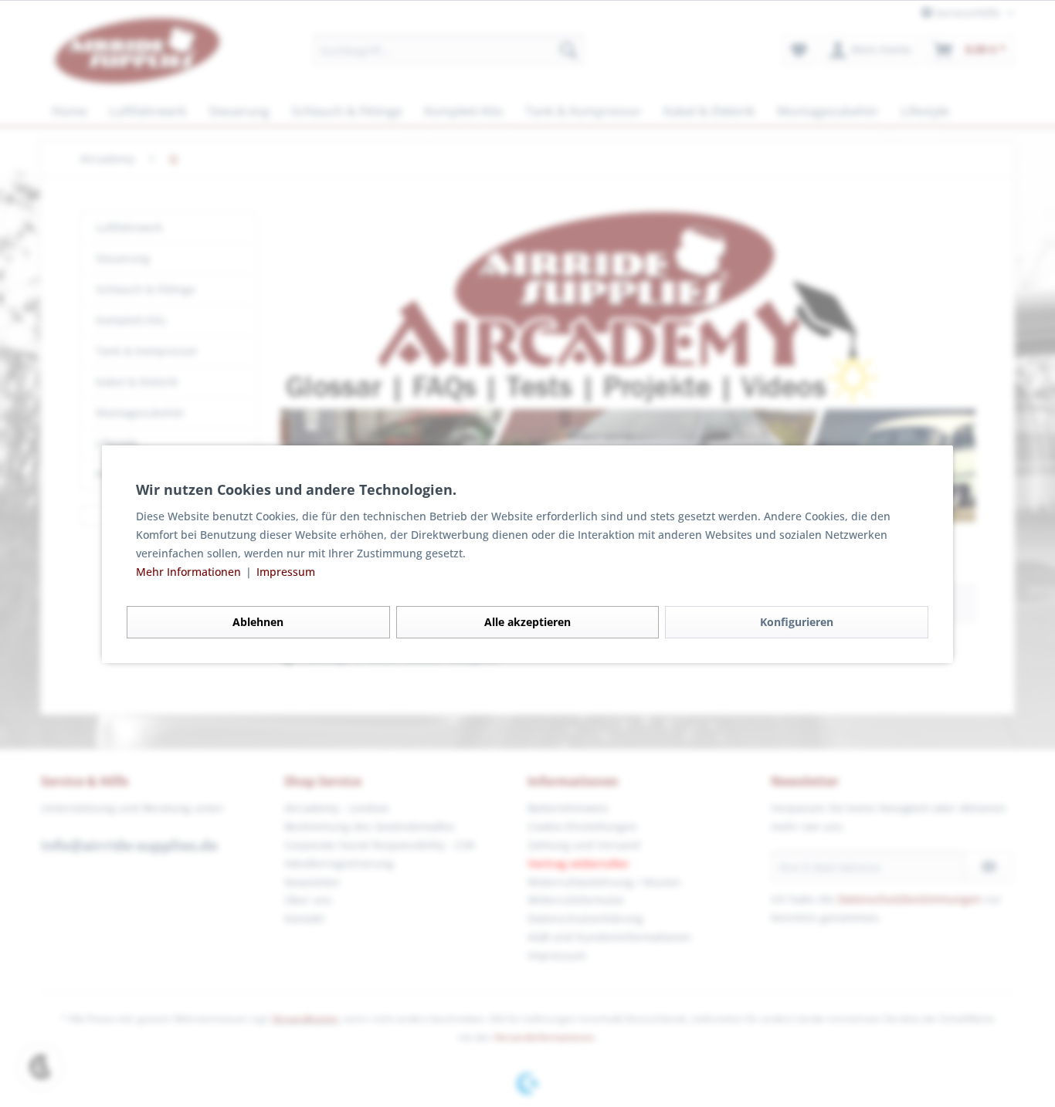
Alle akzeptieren (527, 621)
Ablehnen (257, 621)
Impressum (285, 571)
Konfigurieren (796, 621)
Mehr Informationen (190, 571)
